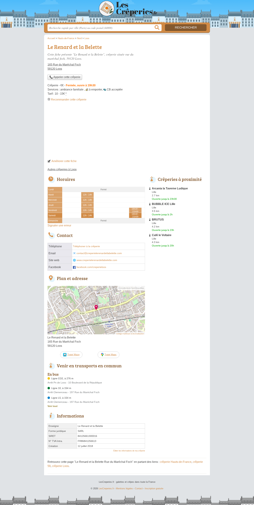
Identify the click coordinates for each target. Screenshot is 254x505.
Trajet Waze (73, 354)
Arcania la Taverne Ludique (170, 188)
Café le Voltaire (161, 235)
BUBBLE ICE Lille (163, 204)
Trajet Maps (110, 354)
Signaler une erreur (59, 225)
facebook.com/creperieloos (91, 267)
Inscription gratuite (154, 488)
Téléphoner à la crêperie (86, 246)
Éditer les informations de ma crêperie (129, 451)
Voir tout (53, 406)
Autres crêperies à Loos (62, 169)
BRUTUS (158, 219)
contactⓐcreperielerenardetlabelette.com (99, 253)
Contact (139, 488)
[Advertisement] (127, 131)
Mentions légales (124, 488)
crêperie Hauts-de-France (175, 461)
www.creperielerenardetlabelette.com (97, 260)
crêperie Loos (60, 466)
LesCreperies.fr (127, 12)
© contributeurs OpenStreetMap (131, 288)
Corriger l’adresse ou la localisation (130, 334)
